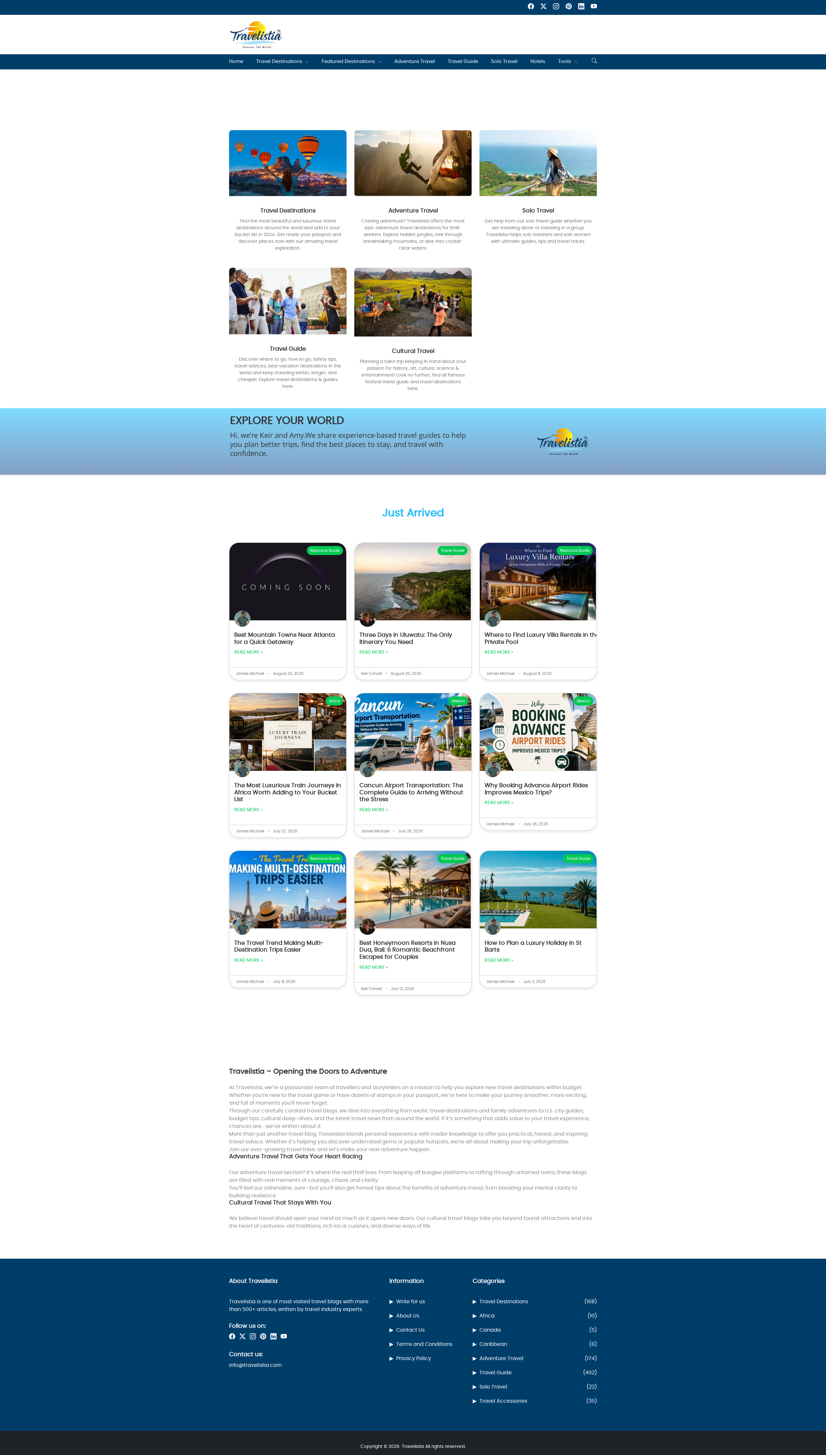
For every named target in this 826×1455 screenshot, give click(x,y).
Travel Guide (463, 61)
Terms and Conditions (424, 1344)
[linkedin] (581, 7)
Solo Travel (504, 61)
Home (236, 61)
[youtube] (594, 7)
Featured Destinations (348, 61)
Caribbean (538, 1344)
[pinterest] (569, 7)
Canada (538, 1330)
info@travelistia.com (255, 1365)
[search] (594, 62)
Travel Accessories (538, 1401)
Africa (538, 1315)
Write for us (410, 1301)
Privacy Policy (413, 1358)
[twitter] (543, 7)
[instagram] (556, 7)
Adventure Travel (414, 61)
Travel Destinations (279, 61)
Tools (564, 61)
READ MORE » (248, 652)
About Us (407, 1315)
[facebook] (531, 7)
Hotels (537, 61)
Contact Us (410, 1330)
